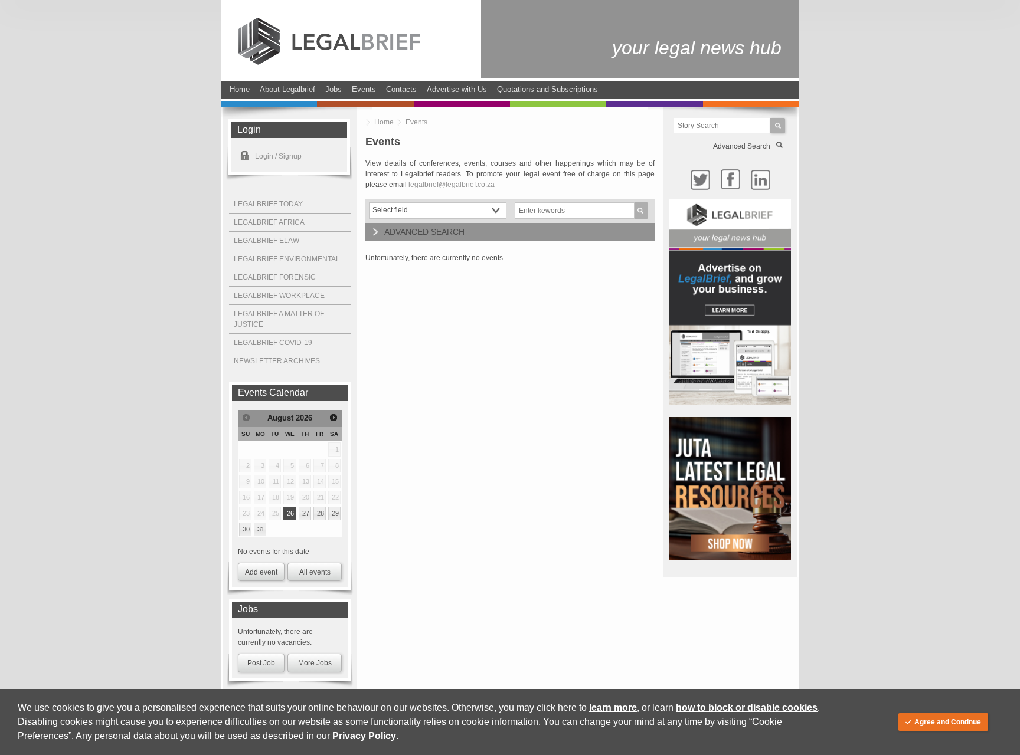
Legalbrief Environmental (287, 259)
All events (315, 572)
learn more (613, 708)
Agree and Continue (947, 722)
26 (290, 513)
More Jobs (315, 663)
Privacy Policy (364, 736)
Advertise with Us (457, 89)
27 (305, 513)
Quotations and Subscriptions (547, 89)
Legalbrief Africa (269, 222)
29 (335, 513)
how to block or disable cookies (747, 708)
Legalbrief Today (268, 204)
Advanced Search (741, 146)
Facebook (730, 179)
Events (364, 89)
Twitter (700, 179)
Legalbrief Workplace (279, 295)
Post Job (261, 663)
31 (260, 529)
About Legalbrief (287, 89)
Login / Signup (278, 156)
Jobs (333, 89)
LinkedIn (760, 179)
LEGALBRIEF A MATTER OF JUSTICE (279, 319)
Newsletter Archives (277, 361)
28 (320, 513)
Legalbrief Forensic (275, 277)
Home (240, 89)
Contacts (401, 89)
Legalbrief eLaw (266, 241)
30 (246, 529)
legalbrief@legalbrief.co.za (451, 184)
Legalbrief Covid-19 (273, 343)
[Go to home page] (329, 62)
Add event (261, 572)
